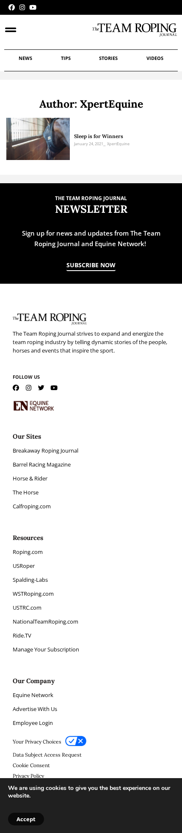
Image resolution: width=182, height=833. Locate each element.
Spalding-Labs (30, 579)
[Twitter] (41, 388)
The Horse (26, 492)
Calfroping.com (32, 506)
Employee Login (33, 723)
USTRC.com (27, 607)
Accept (26, 819)
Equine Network (33, 695)
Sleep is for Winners (98, 136)
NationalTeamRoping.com (45, 621)
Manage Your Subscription (46, 649)
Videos (154, 58)
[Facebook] (11, 7)
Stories (108, 58)
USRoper (24, 566)
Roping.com (28, 552)
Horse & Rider (30, 478)
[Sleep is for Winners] (38, 139)
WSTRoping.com (33, 593)
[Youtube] (33, 7)
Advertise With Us (35, 709)
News (25, 58)
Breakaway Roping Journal (45, 450)
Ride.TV (22, 635)
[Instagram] (22, 7)
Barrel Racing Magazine (42, 464)
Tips (66, 58)
